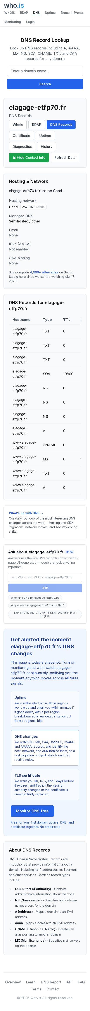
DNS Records (61, 124)
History (46, 146)
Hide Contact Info (31, 157)
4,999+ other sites (44, 272)
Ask (45, 588)
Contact (53, 989)
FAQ (81, 982)
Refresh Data (65, 157)
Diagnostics (22, 146)
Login (30, 22)
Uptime (50, 12)
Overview (13, 982)
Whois (18, 124)
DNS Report (51, 982)
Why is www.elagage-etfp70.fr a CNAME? (37, 605)
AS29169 (33, 207)
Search (45, 84)
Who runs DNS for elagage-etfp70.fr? (35, 597)
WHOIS (9, 12)
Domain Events (72, 12)
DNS (36, 12)
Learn (31, 982)
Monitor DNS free (32, 811)
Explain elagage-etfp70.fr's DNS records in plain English (45, 614)
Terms (36, 989)
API (69, 982)
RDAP (24, 12)
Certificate (21, 135)
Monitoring (12, 22)
